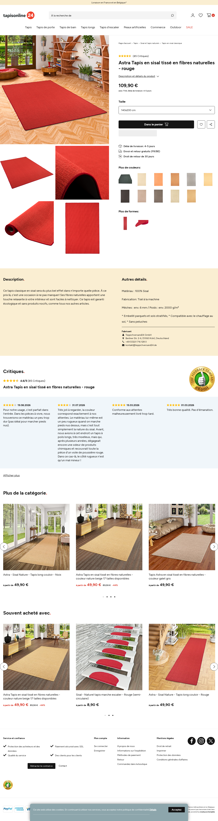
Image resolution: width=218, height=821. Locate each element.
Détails (153, 809)
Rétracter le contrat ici (41, 766)
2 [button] (107, 596)
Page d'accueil (125, 43)
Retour (120, 759)
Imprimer (161, 750)
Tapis (135, 43)
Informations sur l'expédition (131, 750)
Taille (122, 101)
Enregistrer (99, 750)
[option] (109, 2)
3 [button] (110, 596)
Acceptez (176, 809)
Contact (63, 765)
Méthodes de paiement (129, 755)
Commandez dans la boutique (132, 764)
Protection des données (169, 755)
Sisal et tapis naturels (149, 43)
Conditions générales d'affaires (172, 759)
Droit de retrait (164, 746)
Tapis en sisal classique (172, 43)
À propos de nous (126, 746)
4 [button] (114, 596)
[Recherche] (173, 15)
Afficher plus (11, 475)
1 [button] (103, 596)
